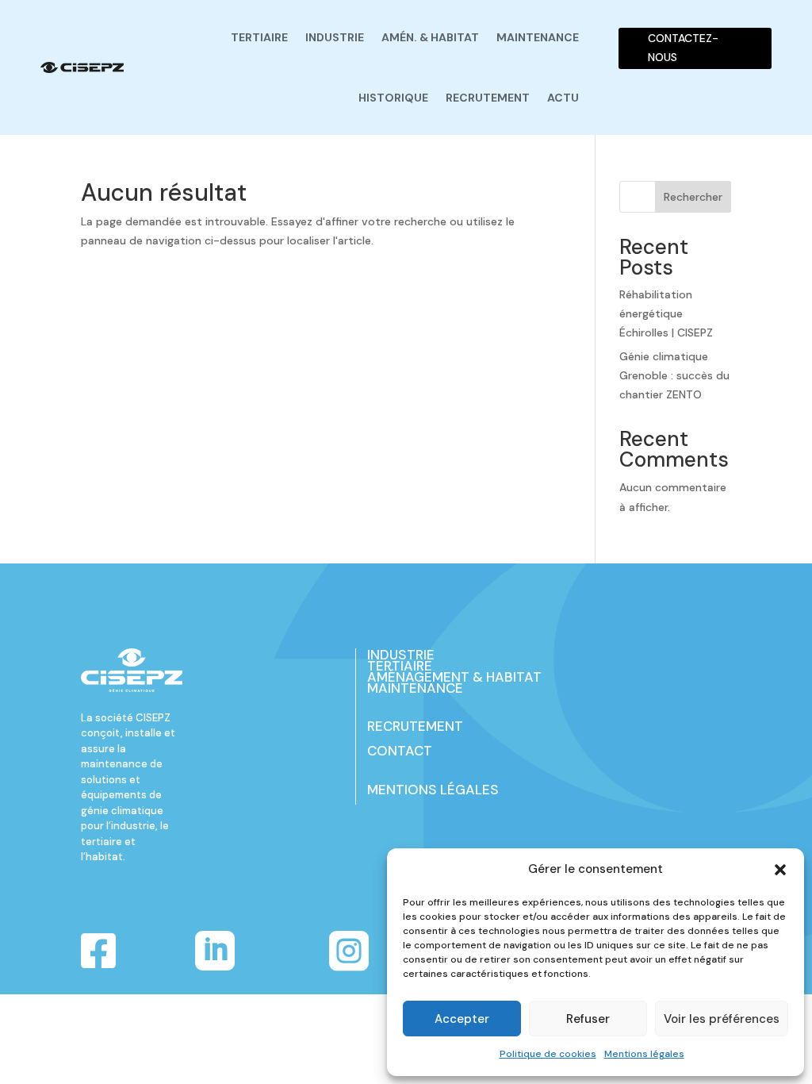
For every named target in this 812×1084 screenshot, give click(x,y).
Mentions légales (644, 1053)
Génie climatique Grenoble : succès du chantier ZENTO (674, 375)
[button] (780, 870)
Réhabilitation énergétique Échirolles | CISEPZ (666, 313)
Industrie (334, 37)
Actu (563, 97)
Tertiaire (259, 37)
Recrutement (488, 97)
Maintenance (537, 37)
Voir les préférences (721, 1019)
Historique (393, 97)
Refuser (588, 1019)
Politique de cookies (548, 1053)
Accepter (462, 1019)
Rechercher (693, 197)
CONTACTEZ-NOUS (683, 47)
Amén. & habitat (430, 37)
